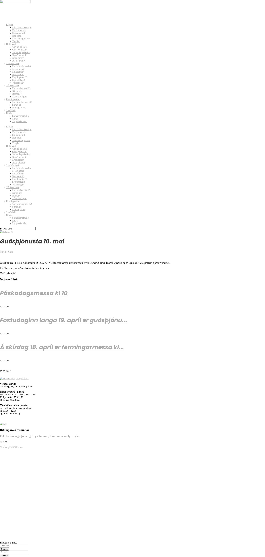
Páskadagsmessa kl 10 (34, 293)
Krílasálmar (17, 71)
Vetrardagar (17, 82)
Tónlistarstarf (12, 85)
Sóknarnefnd (18, 33)
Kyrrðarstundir (19, 55)
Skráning (16, 105)
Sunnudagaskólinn (21, 52)
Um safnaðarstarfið (21, 66)
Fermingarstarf (13, 99)
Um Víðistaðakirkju (21, 27)
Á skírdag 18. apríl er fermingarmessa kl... (62, 347)
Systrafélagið (18, 80)
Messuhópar (18, 69)
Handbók (16, 36)
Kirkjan (9, 24)
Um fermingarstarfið (22, 102)
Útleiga (9, 113)
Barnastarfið (18, 74)
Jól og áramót (18, 60)
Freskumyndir (19, 30)
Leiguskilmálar (19, 121)
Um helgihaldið (19, 47)
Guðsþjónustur (19, 49)
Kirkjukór (17, 91)
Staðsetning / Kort (21, 38)
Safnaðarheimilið (20, 116)
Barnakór (16, 94)
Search (3, 228)
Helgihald (11, 44)
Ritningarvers (18, 107)
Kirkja (15, 118)
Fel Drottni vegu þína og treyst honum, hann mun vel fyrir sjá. (39, 436)
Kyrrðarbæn (18, 58)
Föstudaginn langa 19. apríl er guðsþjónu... (63, 320)
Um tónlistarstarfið (21, 88)
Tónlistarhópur (19, 96)
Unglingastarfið (19, 77)
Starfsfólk (10, 110)
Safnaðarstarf (12, 63)
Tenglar (16, 41)
